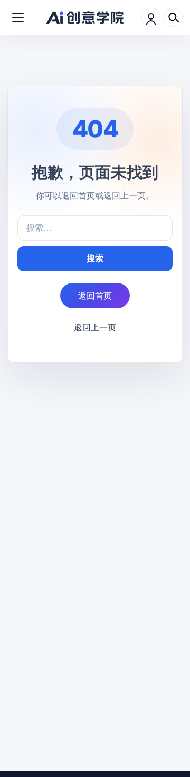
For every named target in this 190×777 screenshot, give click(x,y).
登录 (150, 17)
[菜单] (17, 17)
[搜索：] (95, 228)
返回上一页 (95, 327)
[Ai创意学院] (85, 18)
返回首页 (95, 295)
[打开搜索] (173, 17)
